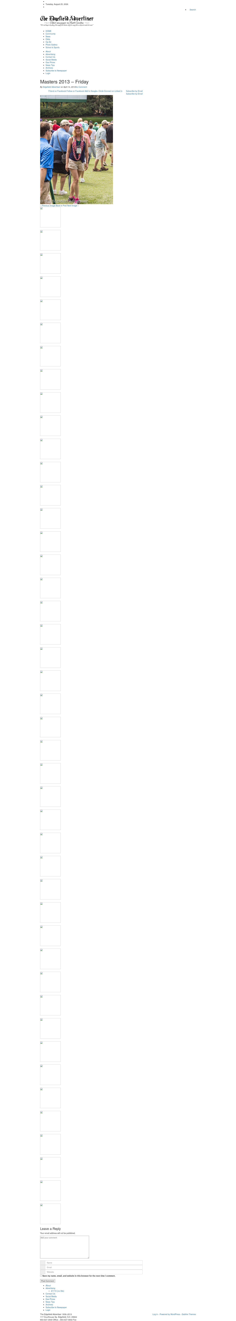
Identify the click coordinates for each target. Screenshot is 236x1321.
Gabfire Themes (189, 1314)
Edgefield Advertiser (51, 86)
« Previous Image (47, 205)
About (48, 51)
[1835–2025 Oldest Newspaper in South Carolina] (66, 20)
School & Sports (52, 47)
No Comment (81, 86)
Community (50, 33)
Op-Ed (48, 41)
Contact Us (50, 56)
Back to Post (61, 205)
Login (48, 73)
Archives (49, 67)
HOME (48, 31)
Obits (48, 39)
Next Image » (73, 205)
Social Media (51, 59)
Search (192, 9)
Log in (155, 1314)
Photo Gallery (51, 44)
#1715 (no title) (57, 1291)
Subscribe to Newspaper (56, 70)
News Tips (50, 65)
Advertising (50, 54)
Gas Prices (50, 62)
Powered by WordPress (170, 1314)
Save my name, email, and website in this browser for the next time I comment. (78, 1275)
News (48, 36)
